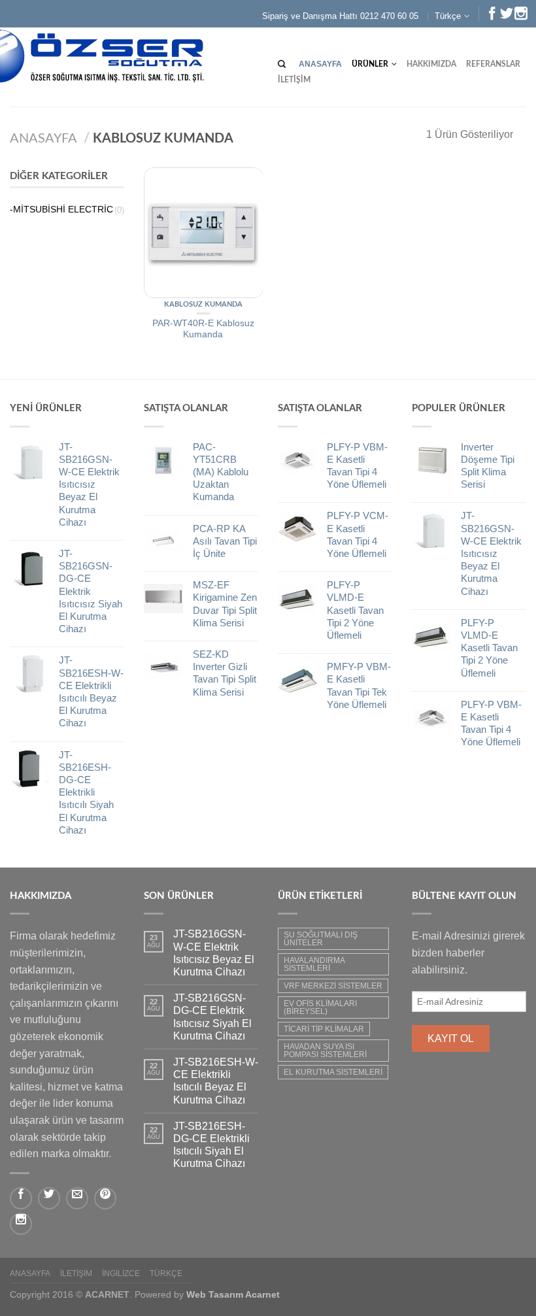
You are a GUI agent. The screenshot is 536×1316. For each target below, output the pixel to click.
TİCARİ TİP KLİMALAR (324, 1029)
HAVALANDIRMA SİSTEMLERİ (314, 964)
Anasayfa (320, 64)
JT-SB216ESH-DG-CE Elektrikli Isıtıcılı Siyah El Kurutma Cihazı (211, 1145)
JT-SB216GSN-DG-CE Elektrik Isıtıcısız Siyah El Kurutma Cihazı (212, 1016)
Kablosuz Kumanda (203, 304)
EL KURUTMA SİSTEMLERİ (333, 1072)
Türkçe (448, 16)
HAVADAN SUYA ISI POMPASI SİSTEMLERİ (325, 1050)
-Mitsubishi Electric (61, 209)
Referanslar (493, 64)
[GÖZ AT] (203, 232)
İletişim (294, 80)
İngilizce (121, 1273)
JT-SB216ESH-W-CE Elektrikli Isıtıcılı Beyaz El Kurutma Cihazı (215, 1080)
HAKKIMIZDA (431, 64)
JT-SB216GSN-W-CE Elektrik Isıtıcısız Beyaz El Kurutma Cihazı (213, 952)
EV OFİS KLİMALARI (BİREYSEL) (320, 1007)
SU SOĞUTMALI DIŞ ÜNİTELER (321, 938)
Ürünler (370, 64)
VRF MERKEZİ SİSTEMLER (333, 985)
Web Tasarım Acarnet (233, 1294)
